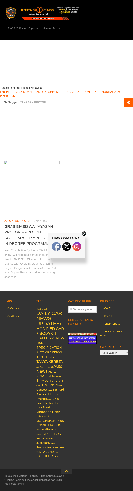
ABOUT (106, 308)
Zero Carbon (13, 316)
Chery (39, 385)
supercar (42, 442)
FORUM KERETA (111, 324)
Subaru (50, 438)
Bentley (58, 376)
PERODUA (53, 425)
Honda (53, 394)
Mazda (47, 407)
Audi (50, 366)
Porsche (51, 429)
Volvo (39, 452)
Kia (57, 398)
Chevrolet (48, 385)
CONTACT (108, 316)
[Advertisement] (73, 64)
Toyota (41, 447)
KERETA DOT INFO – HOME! (111, 333)
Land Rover (54, 403)
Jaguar (50, 399)
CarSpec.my (13, 308)
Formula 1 (42, 394)
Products (40, 434)
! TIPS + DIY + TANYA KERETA (50, 356)
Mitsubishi (42, 416)
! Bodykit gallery (43, 309)
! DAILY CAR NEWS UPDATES (49, 315)
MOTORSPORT (46, 420)
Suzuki (51, 443)
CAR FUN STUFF (54, 380)
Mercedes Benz (48, 412)
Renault (40, 438)
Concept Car (44, 389)
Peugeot (41, 429)
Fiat (55, 390)
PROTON (26, 220)
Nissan (41, 425)
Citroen (59, 385)
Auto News (11, 220)
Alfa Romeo (41, 367)
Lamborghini (42, 403)
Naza (60, 420)
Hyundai (41, 398)
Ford (60, 389)
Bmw (40, 380)
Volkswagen (55, 447)
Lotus (39, 407)
